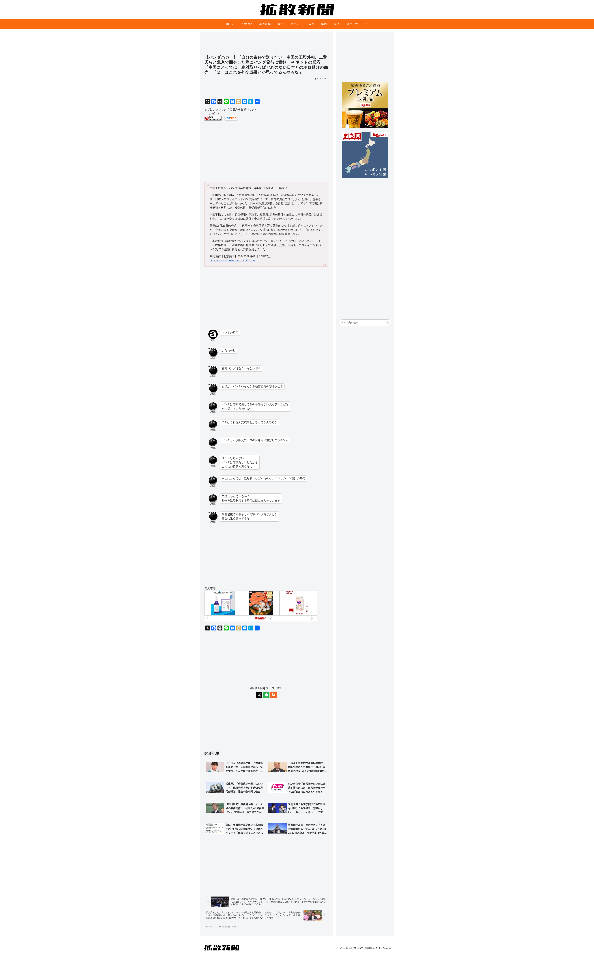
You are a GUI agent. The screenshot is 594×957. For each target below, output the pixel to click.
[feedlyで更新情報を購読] (266, 695)
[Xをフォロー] (259, 695)
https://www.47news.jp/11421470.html (233, 260)
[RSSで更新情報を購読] (273, 695)
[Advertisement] (266, 45)
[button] (388, 322)
